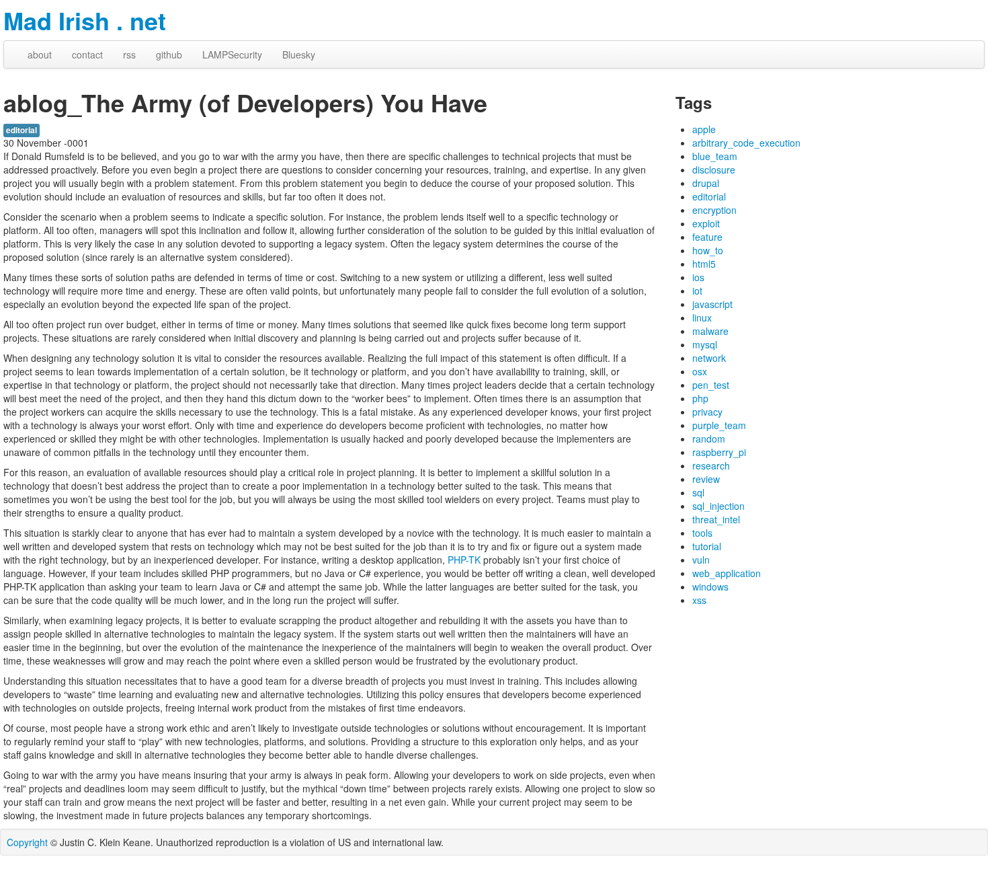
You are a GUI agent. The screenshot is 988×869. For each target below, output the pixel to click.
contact (87, 54)
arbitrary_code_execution (746, 142)
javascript (712, 304)
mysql (704, 344)
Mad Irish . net (84, 20)
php (700, 398)
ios (698, 277)
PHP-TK (464, 559)
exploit (706, 223)
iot (697, 290)
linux (702, 317)
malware (710, 331)
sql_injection (718, 506)
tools (702, 532)
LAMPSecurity (232, 54)
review (706, 479)
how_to (707, 250)
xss (699, 600)
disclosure (713, 169)
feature (707, 236)
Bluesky (298, 54)
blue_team (714, 156)
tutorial (706, 546)
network (709, 358)
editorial (21, 130)
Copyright (27, 842)
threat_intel (716, 519)
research (711, 465)
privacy (707, 411)
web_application (726, 573)
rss (129, 54)
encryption (714, 210)
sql (698, 492)
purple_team (719, 425)
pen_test (710, 384)
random (708, 438)
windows (710, 586)
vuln (701, 559)
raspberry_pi (719, 452)
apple (704, 129)
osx (699, 371)
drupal (705, 183)
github (169, 54)
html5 (704, 263)
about (40, 54)
